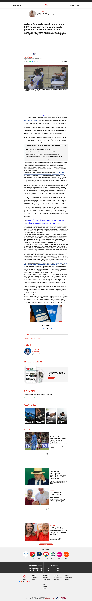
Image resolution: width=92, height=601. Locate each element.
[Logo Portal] (46, 5)
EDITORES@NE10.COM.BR (49, 598)
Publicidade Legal (57, 581)
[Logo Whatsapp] (30, 61)
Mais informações (37, 353)
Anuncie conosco (57, 582)
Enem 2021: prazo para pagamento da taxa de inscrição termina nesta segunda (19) (42, 154)
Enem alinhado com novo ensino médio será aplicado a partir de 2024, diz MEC (43, 223)
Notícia (65, 61)
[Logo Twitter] (34, 61)
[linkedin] (25, 581)
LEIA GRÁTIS (51, 377)
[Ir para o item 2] (30, 313)
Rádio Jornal (67, 579)
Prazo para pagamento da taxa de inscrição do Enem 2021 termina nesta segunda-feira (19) (44, 156)
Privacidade (45, 581)
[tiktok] (29, 581)
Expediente (45, 588)
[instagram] (22, 581)
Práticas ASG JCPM (46, 579)
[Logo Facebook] (32, 61)
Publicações (45, 586)
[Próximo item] (60, 313)
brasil (26, 338)
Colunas (33, 579)
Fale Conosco (45, 590)
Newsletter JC (56, 579)
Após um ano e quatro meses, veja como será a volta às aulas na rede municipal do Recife (45, 219)
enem (39, 338)
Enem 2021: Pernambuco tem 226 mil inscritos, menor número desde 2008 (40, 151)
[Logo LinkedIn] (37, 61)
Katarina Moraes (28, 57)
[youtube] (27, 581)
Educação (33, 338)
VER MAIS (46, 544)
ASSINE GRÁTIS (29, 396)
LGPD (44, 584)
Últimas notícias (35, 577)
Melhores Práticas (46, 582)
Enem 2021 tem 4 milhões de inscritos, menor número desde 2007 (39, 149)
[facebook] (20, 581)
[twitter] (23, 581)
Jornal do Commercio (68, 577)
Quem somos (45, 577)
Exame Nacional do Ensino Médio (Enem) (39, 115)
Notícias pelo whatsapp (58, 577)
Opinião (33, 581)
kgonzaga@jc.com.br (36, 351)
